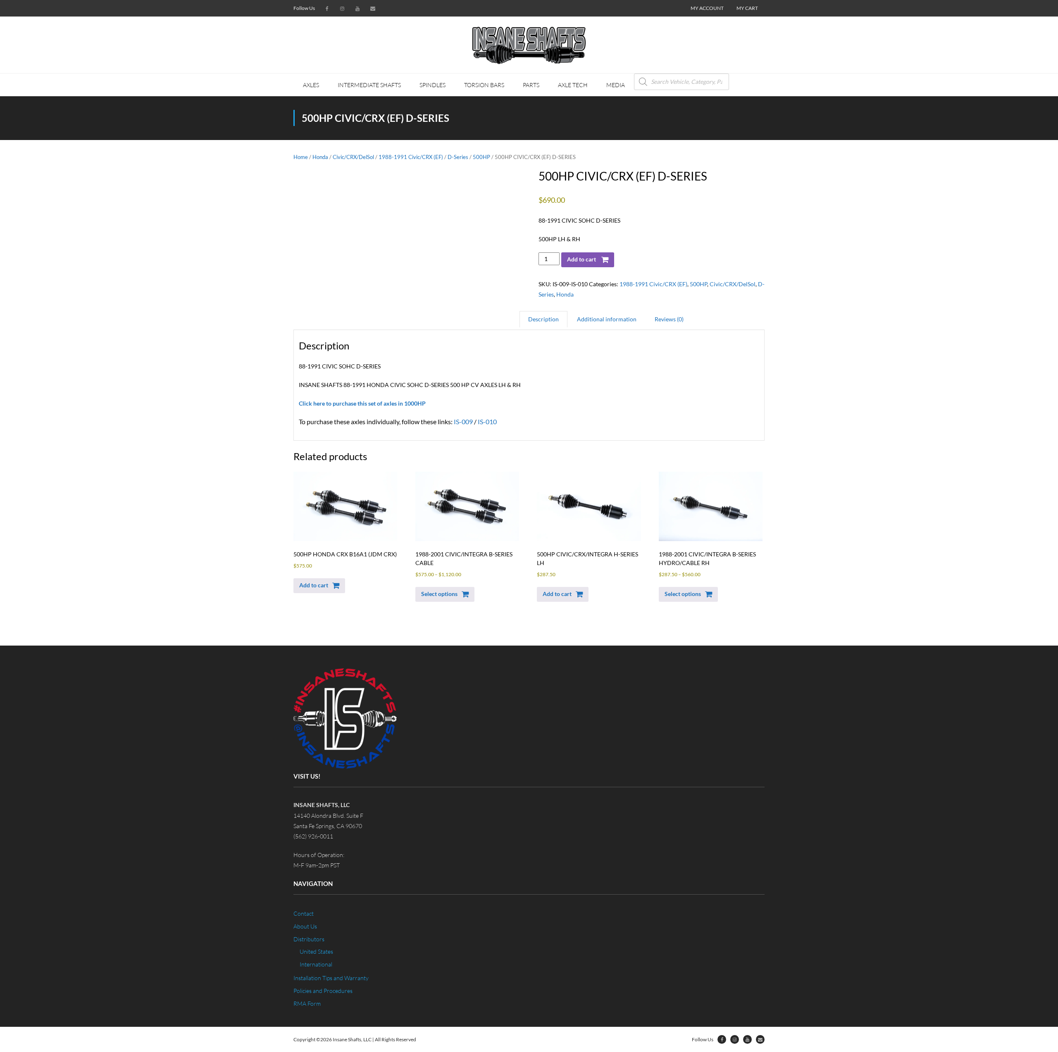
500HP (481, 157)
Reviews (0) (669, 319)
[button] (319, 585)
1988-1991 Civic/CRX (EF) (411, 157)
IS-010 (487, 421)
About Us (305, 926)
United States (316, 951)
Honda (320, 157)
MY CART (747, 8)
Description (543, 319)
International (316, 964)
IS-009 (463, 421)
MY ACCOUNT (707, 8)
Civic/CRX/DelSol (353, 157)
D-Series (458, 157)
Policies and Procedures (323, 990)
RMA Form (307, 1003)
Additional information (606, 319)
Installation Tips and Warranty (331, 977)
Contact (303, 913)
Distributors (308, 939)
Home (300, 157)
